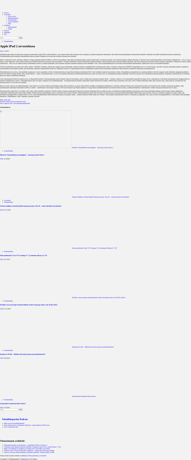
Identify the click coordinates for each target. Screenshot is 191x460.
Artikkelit (7, 25)
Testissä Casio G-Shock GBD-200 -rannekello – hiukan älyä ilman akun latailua (29, 450)
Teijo (2, 51)
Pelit (9, 23)
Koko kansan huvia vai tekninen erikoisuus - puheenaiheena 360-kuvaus (26, 425)
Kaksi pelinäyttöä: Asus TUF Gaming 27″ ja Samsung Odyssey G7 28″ (94, 248)
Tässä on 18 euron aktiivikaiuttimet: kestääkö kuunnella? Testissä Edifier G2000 (29, 452)
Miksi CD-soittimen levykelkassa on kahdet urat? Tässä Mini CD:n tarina (27, 449)
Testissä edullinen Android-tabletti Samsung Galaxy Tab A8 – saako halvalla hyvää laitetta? (100, 197)
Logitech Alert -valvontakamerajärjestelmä (15, 103)
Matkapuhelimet (13, 18)
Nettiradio (7, 32)
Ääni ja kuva (12, 16)
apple (5, 100)
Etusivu (6, 13)
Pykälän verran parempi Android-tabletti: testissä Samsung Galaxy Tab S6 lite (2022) (98, 297)
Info (5, 34)
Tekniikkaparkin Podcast (15, 419)
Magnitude (24, 459)
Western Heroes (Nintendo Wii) (13, 101)
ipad (9, 100)
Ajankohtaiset (12, 27)
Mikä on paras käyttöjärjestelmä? (14, 423)
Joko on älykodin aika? (11, 427)
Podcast (6, 31)
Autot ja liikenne (13, 22)
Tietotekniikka (12, 20)
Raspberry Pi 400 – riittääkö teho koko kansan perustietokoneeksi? (93, 347)
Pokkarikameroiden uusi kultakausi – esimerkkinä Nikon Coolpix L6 (25, 445)
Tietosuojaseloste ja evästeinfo (36, 456)
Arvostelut (7, 14)
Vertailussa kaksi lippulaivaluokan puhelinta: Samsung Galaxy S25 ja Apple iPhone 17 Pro (32, 447)
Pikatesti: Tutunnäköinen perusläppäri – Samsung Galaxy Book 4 (92, 147)
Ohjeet (10, 29)
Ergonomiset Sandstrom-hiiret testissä (84, 396)
